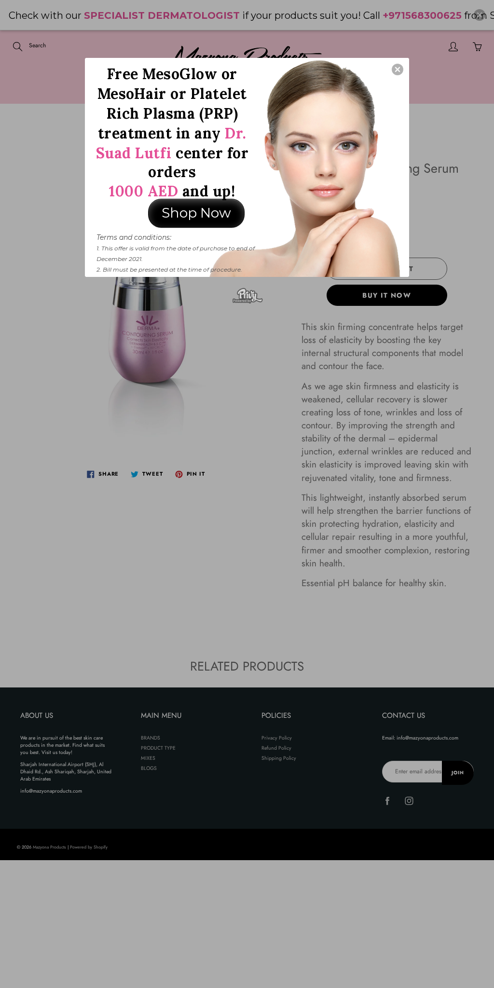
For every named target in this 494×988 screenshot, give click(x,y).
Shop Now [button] (196, 213)
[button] (397, 69)
